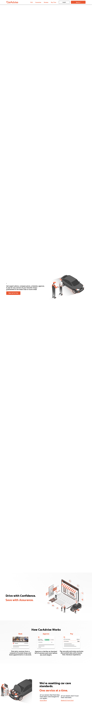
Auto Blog (43, 700)
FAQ (31, 2)
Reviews (46, 2)
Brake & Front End (67, 700)
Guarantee (38, 2)
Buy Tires (53, 2)
